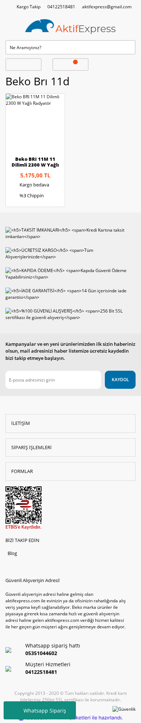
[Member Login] (23, 64)
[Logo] (70, 27)
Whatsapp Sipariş (45, 710)
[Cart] (70, 64)
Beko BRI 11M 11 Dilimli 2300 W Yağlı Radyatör (35, 162)
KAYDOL (120, 379)
